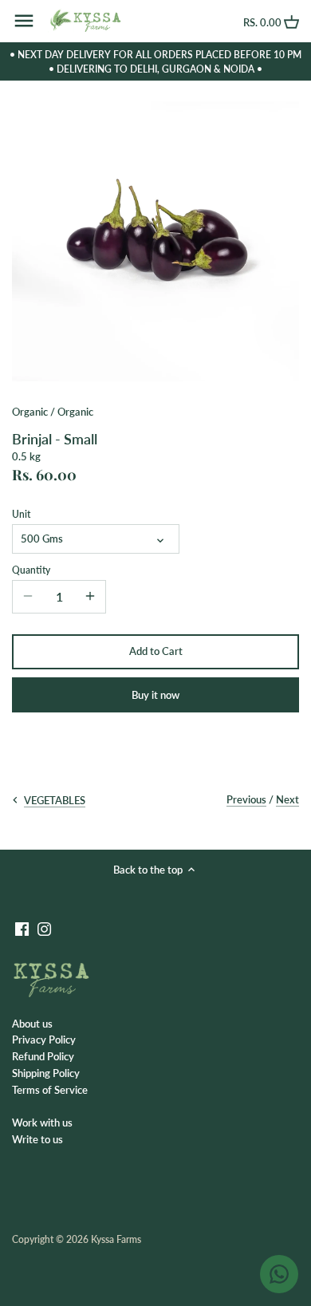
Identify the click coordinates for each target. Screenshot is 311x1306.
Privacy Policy (44, 1039)
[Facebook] (22, 928)
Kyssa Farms (116, 1239)
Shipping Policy (46, 1073)
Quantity (31, 569)
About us (32, 1023)
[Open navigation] (24, 21)
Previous (246, 799)
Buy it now (155, 695)
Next (287, 799)
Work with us (42, 1122)
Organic (30, 411)
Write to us (37, 1139)
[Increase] (90, 597)
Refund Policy (43, 1056)
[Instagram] (44, 928)
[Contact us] (279, 1274)
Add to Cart (156, 651)
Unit (21, 513)
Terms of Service (50, 1089)
